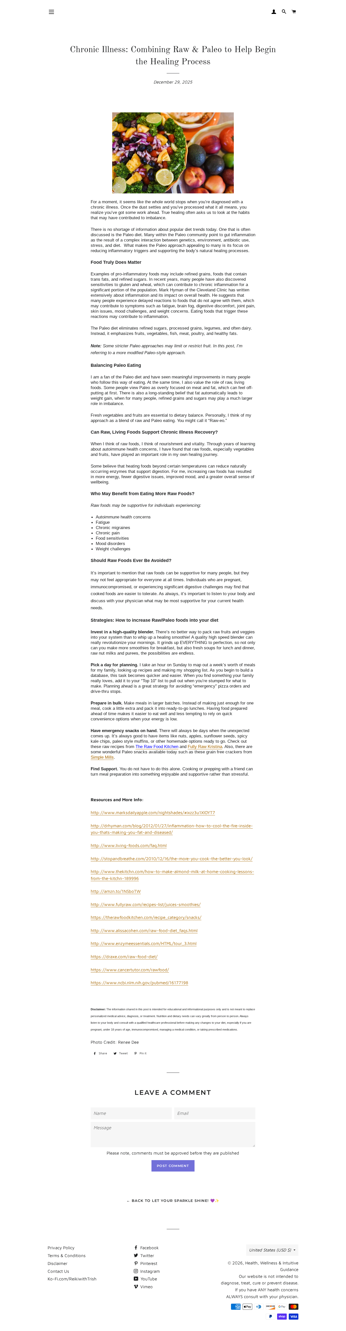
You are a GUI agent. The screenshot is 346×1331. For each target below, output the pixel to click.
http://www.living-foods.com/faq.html (129, 845)
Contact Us (58, 1271)
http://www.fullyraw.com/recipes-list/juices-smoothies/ (146, 904)
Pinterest (148, 1263)
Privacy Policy (61, 1247)
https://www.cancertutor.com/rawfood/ (130, 969)
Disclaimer (57, 1263)
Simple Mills (102, 757)
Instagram (149, 1271)
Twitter (146, 1255)
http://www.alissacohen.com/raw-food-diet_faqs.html (144, 930)
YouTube (148, 1278)
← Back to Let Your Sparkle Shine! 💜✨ (172, 1200)
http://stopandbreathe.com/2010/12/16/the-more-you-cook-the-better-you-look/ (172, 858)
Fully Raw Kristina (205, 746)
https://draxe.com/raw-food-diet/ (124, 956)
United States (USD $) (270, 1250)
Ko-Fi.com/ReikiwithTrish (72, 1278)
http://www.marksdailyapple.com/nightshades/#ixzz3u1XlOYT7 (153, 812)
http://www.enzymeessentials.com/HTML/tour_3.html (144, 943)
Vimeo (146, 1286)
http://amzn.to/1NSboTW (116, 891)
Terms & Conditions (67, 1255)
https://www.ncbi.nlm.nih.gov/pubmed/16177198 (139, 982)
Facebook (149, 1247)
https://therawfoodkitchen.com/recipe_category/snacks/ (146, 917)
